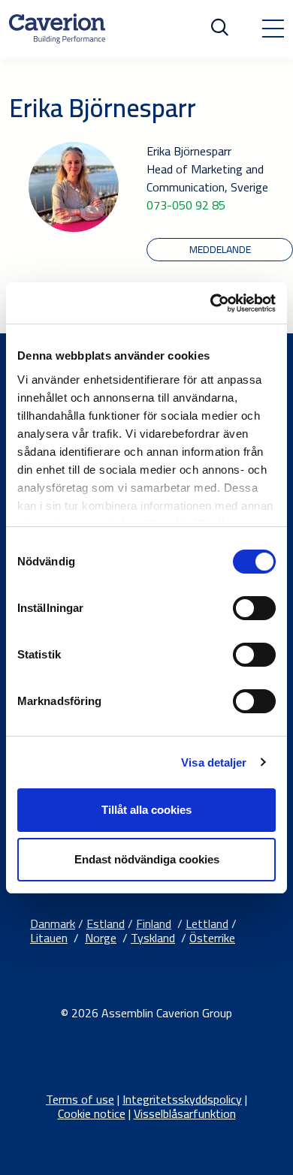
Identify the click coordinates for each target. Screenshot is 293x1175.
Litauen (49, 937)
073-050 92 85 (185, 205)
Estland (105, 923)
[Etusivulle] (57, 28)
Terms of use (80, 1099)
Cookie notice (91, 1113)
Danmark (52, 923)
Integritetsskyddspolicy (182, 1099)
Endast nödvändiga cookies (146, 859)
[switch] (254, 608)
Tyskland (153, 937)
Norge (100, 937)
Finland (153, 923)
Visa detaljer (213, 762)
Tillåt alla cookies (146, 809)
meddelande (220, 249)
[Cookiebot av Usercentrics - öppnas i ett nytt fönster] (211, 303)
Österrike (212, 937)
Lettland (207, 923)
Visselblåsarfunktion (185, 1113)
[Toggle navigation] (272, 29)
